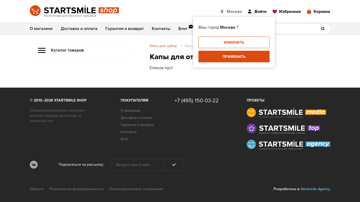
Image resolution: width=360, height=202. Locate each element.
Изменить (234, 42)
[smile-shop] (74, 11)
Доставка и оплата (79, 28)
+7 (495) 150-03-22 (196, 101)
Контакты (161, 28)
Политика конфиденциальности (76, 189)
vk (34, 165)
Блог (183, 28)
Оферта (36, 189)
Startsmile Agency (315, 189)
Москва (234, 11)
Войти (260, 11)
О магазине (41, 28)
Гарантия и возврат (124, 28)
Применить (234, 56)
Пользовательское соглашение (136, 189)
